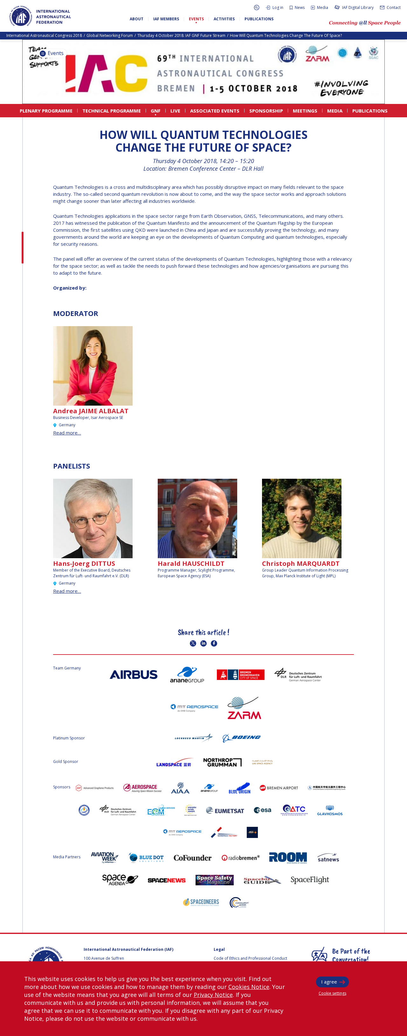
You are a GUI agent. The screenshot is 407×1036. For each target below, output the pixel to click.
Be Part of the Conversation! (351, 955)
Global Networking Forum (109, 35)
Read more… (67, 432)
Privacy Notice (213, 994)
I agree (329, 981)
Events (55, 53)
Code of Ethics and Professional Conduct (250, 958)
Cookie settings (332, 993)
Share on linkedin (203, 643)
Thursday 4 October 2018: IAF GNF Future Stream (181, 35)
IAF (40, 16)
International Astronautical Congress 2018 (44, 35)
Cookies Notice (248, 987)
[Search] (256, 7)
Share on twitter (193, 643)
